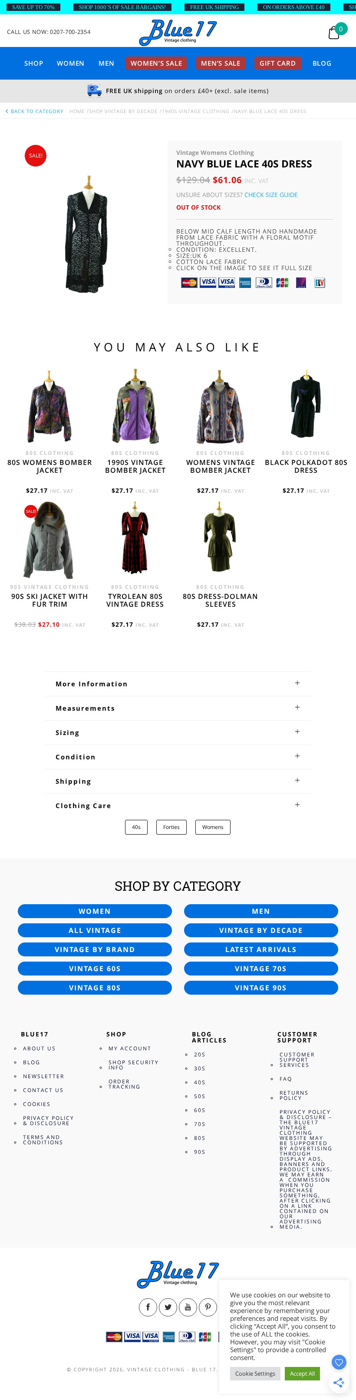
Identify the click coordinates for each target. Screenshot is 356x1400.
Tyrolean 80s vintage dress (135, 600)
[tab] (178, 684)
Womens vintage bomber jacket (220, 466)
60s (200, 1110)
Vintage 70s (261, 968)
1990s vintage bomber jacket (135, 466)
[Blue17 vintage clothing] (178, 33)
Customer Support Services (297, 1060)
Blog (322, 63)
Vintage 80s (95, 987)
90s (200, 1152)
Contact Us (43, 1090)
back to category (36, 111)
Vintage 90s (261, 987)
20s (200, 1054)
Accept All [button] (302, 1373)
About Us (39, 1048)
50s (200, 1096)
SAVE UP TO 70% (33, 7)
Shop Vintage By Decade (123, 111)
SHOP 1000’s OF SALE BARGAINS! (122, 7)
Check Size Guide (271, 194)
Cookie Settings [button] (255, 1373)
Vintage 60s (95, 968)
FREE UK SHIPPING (214, 7)
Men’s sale (221, 63)
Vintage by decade (261, 930)
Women (71, 63)
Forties (171, 827)
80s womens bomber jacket (49, 466)
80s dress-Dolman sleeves (220, 600)
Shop (33, 63)
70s (200, 1124)
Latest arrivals (261, 949)
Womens (213, 827)
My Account (130, 1048)
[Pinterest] (208, 1307)
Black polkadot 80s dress (306, 466)
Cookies (37, 1104)
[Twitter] (168, 1307)
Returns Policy (294, 1095)
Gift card (278, 63)
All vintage (95, 930)
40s (136, 827)
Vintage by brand (95, 949)
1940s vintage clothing (196, 111)
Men (106, 63)
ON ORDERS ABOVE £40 (294, 7)
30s (200, 1068)
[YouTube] (188, 1307)
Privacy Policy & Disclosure (48, 1120)
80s (200, 1138)
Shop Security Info (134, 1065)
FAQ (286, 1079)
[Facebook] (148, 1307)
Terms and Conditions (43, 1139)
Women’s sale (156, 63)
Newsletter (43, 1076)
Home (77, 111)
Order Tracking (125, 1084)
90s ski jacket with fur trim (49, 600)
